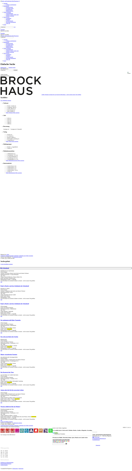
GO (14, 27)
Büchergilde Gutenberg (12, 138)
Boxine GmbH (10, 137)
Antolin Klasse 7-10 (11, 170)
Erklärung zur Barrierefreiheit (7, 462)
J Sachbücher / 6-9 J (11, 155)
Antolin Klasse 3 (11, 168)
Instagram (98, 445)
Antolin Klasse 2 (11, 166)
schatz (7, 254)
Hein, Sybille (10, 111)
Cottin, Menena (10, 108)
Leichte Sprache (4, 465)
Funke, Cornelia (10, 106)
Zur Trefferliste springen (6, 100)
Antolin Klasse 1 (11, 167)
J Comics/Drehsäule (11, 156)
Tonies (8, 148)
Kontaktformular (96, 439)
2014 (8, 119)
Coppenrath (10, 140)
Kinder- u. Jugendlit (11, 147)
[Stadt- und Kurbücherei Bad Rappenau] (10, 1)
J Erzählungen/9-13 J (12, 159)
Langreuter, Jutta (11, 107)
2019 (8, 118)
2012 (8, 121)
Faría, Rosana (10, 110)
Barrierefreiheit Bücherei (6, 463)
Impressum (21, 468)
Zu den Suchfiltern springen (7, 264)
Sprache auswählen (5, 30)
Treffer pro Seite (10, 258)
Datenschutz (15, 468)
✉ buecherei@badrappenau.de (99, 438)
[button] (129, 73)
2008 (8, 123)
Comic (8, 171)
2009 (8, 122)
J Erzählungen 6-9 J (11, 158)
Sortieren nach (4, 257)
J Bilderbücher (10, 153)
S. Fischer (9, 136)
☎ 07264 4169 (95, 437)
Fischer (9, 134)
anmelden (3, 29)
